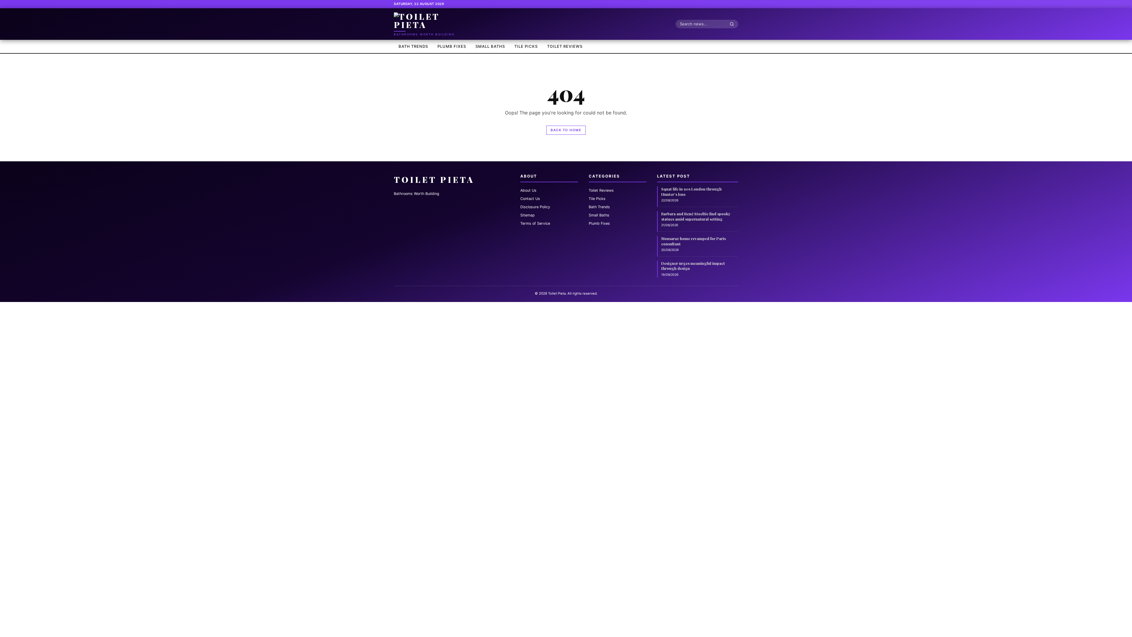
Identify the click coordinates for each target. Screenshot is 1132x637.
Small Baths (490, 46)
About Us (528, 190)
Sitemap (527, 215)
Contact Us (530, 198)
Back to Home (566, 130)
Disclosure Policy (535, 207)
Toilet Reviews (565, 46)
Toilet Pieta (434, 179)
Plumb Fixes (451, 46)
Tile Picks (526, 46)
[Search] (733, 24)
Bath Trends (413, 46)
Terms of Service (535, 223)
